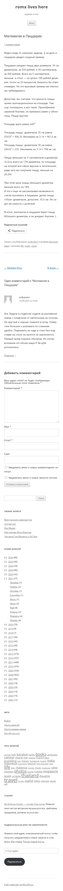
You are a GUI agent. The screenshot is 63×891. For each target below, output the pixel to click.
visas (53, 781)
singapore (50, 771)
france (40, 757)
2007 (10, 679)
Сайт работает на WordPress (18, 884)
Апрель (14, 611)
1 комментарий (12, 44)
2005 (10, 687)
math (27, 245)
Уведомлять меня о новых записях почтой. (33, 477)
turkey (21, 781)
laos (51, 763)
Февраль (14, 616)
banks (32, 754)
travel (10, 780)
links (13, 768)
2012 (10, 658)
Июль (13, 599)
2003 (10, 695)
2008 (10, 674)
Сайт (7, 454)
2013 (10, 653)
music (38, 767)
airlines (7, 755)
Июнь (13, 603)
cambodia (52, 754)
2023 (10, 570)
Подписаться (14, 861)
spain (7, 776)
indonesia (10, 763)
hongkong (34, 761)
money (31, 768)
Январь (14, 620)
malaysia (21, 768)
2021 (10, 578)
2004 (10, 691)
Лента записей (11, 725)
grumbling (10, 761)
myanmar (46, 768)
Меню (31, 23)
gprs (47, 757)
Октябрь (14, 591)
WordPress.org (12, 733)
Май (12, 607)
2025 (10, 561)
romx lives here (31, 7)
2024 (10, 565)
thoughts (44, 776)
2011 (10, 662)
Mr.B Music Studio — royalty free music (24, 804)
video (37, 781)
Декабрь (14, 582)
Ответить (9, 355)
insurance (22, 764)
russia (38, 771)
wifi (6, 784)
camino (9, 757)
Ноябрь (14, 586)
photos (20, 771)
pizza (34, 245)
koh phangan (43, 763)
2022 (10, 574)
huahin (43, 761)
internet (31, 763)
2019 (10, 628)
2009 (10, 670)
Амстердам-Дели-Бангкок (17, 532)
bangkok (22, 754)
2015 (10, 645)
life (22, 245)
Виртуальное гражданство (18, 519)
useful (29, 781)
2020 (10, 624)
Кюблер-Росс (13, 267)
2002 (10, 699)
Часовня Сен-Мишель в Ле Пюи (20, 536)
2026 (10, 557)
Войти (7, 720)
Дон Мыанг (10, 528)
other (54, 767)
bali (14, 754)
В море (53, 267)
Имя (7, 426)
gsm (19, 761)
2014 (10, 649)
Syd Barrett (10, 524)
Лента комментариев (15, 729)
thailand (30, 775)
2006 (10, 683)
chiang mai (21, 757)
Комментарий (13, 388)
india (51, 760)
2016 (10, 641)
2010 (10, 666)
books (41, 754)
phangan (8, 771)
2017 (10, 637)
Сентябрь (15, 595)
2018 (10, 632)
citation (32, 757)
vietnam (45, 781)
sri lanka (16, 776)
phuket (30, 771)
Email (8, 440)
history (25, 761)
